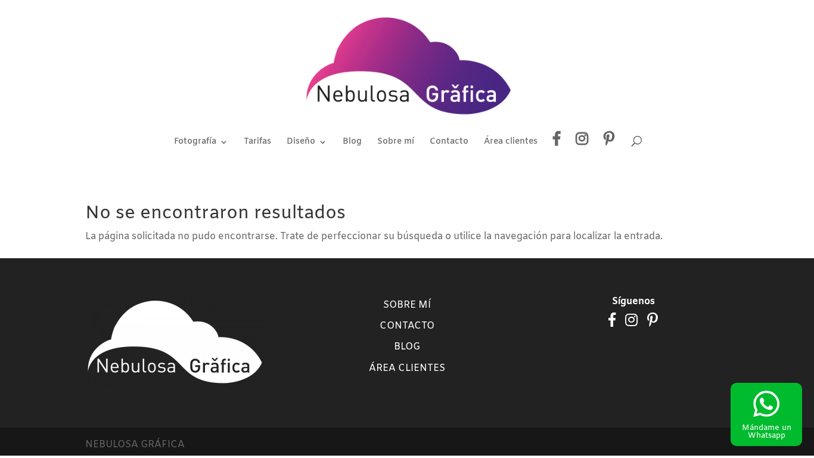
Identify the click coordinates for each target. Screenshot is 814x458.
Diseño (301, 142)
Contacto (449, 142)
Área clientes (511, 142)
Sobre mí (395, 142)
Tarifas (257, 142)
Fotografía (195, 142)
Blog (352, 142)
